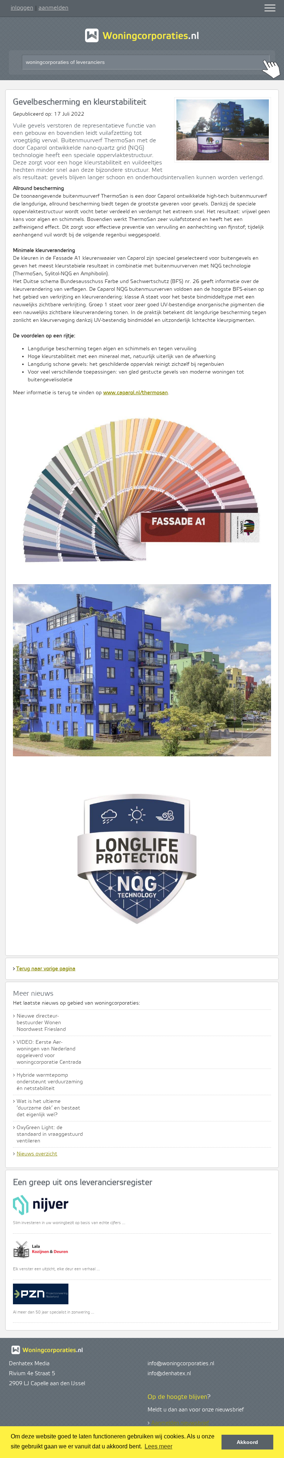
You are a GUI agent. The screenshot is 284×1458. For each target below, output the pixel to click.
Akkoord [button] (247, 1442)
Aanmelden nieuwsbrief (180, 1423)
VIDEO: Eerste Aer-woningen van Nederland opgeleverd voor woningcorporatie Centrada (49, 1052)
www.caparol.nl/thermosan (135, 392)
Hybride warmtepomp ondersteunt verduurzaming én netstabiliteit (50, 1082)
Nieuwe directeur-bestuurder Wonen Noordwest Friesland (41, 1023)
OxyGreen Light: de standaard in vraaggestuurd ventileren (50, 1134)
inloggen (22, 7)
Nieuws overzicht (37, 1154)
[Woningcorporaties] (142, 41)
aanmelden (53, 7)
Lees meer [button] (158, 1446)
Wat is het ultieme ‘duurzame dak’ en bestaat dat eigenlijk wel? (48, 1108)
